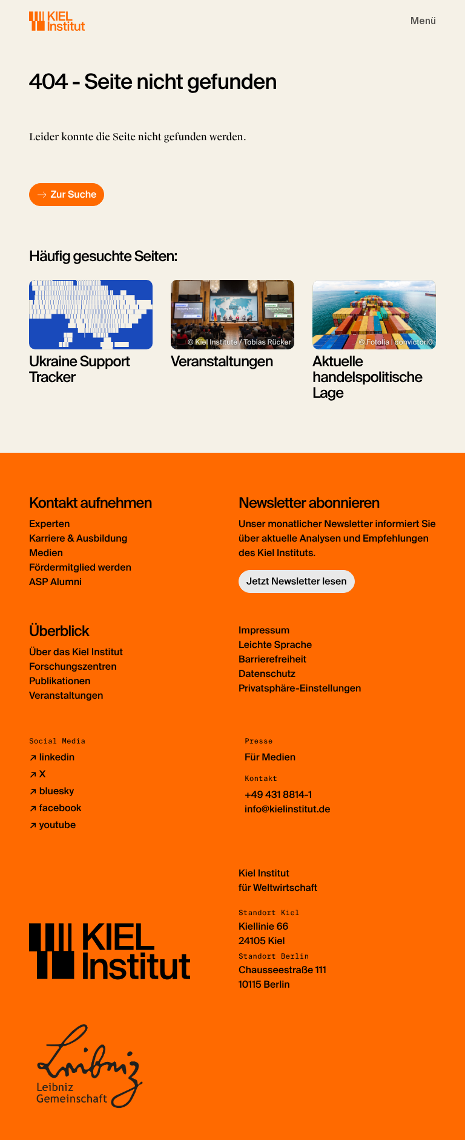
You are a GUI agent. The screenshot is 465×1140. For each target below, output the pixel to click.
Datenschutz (267, 673)
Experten (49, 523)
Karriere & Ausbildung (78, 538)
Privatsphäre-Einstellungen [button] (300, 688)
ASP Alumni (55, 581)
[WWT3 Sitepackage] (74, 21)
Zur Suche (73, 194)
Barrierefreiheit (272, 659)
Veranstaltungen (66, 695)
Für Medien (270, 757)
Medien (46, 552)
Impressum (264, 630)
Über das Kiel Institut (76, 652)
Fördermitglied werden (80, 567)
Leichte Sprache (275, 644)
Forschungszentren (73, 666)
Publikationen (59, 681)
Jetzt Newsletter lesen (296, 581)
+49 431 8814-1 (278, 794)
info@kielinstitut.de (288, 809)
